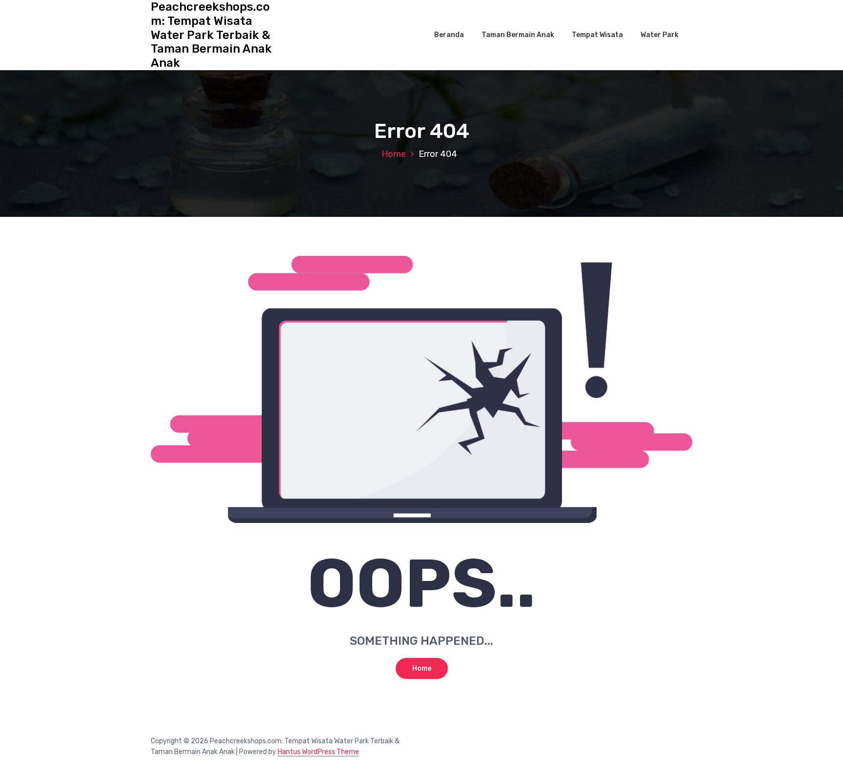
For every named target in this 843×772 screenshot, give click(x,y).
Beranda (449, 35)
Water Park (660, 35)
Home (393, 154)
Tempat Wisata (597, 35)
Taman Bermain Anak (518, 35)
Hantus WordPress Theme (318, 752)
